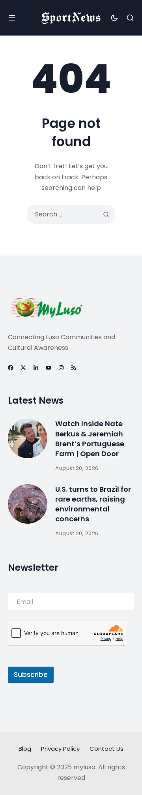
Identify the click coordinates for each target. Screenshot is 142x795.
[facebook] (10, 367)
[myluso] (71, 17)
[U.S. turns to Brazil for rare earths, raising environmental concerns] (27, 504)
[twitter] (23, 367)
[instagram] (61, 367)
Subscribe (31, 674)
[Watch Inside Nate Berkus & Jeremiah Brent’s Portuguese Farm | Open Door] (27, 438)
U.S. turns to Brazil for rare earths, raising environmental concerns (93, 504)
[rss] (74, 367)
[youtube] (48, 367)
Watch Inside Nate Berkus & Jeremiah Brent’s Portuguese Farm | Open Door (89, 439)
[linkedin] (36, 367)
